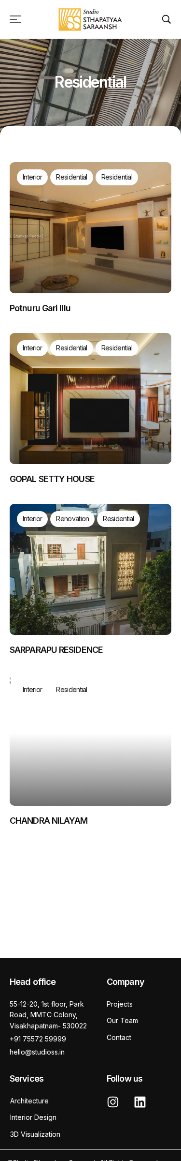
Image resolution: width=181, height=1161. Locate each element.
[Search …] (166, 19)
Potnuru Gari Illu (40, 308)
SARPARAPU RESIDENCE (56, 650)
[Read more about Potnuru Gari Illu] (90, 227)
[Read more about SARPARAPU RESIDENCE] (90, 569)
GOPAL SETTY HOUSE (52, 479)
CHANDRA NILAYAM (49, 820)
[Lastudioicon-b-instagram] (113, 1102)
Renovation (72, 518)
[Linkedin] (140, 1102)
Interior (32, 177)
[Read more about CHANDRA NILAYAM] (90, 740)
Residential (71, 177)
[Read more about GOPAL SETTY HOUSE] (90, 398)
